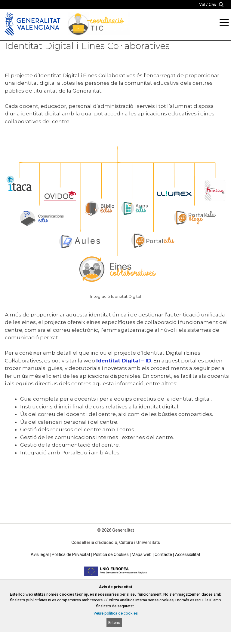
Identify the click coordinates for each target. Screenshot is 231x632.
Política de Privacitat (71, 554)
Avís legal (40, 554)
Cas (212, 4)
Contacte (163, 554)
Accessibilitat (187, 554)
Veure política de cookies (116, 613)
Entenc (114, 622)
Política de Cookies (111, 554)
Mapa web (142, 554)
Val (202, 4)
